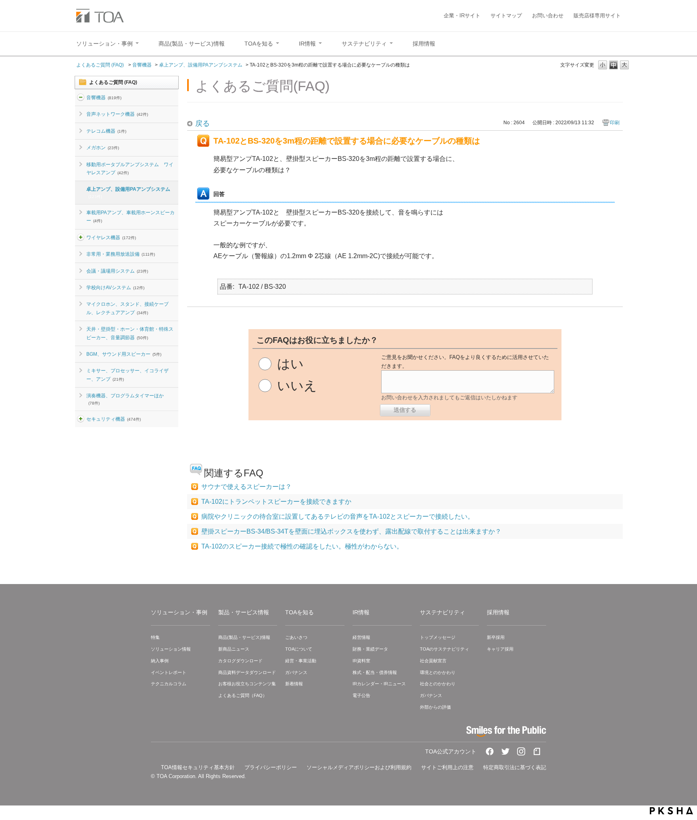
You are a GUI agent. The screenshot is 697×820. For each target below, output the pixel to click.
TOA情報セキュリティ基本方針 (198, 767)
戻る (202, 123)
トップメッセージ (437, 637)
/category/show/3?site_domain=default (80, 419)
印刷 (615, 122)
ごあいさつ (296, 637)
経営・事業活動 (300, 660)
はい (290, 364)
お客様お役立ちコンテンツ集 (247, 683)
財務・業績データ (370, 649)
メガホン (102, 147)
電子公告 (361, 695)
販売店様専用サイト (597, 16)
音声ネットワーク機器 (117, 114)
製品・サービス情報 (243, 612)
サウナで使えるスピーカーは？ (246, 486)
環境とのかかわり (437, 672)
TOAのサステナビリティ (444, 649)
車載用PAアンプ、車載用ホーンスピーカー (130, 216)
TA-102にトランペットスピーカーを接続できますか (276, 501)
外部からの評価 (435, 707)
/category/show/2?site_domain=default (80, 98)
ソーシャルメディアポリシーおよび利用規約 (359, 767)
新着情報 (294, 683)
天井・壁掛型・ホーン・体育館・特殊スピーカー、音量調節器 (129, 333)
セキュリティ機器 (113, 419)
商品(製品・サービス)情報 (244, 637)
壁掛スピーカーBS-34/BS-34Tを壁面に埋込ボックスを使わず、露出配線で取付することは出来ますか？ (351, 531)
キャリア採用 (500, 649)
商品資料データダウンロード (247, 672)
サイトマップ (506, 16)
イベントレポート (168, 672)
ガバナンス (296, 672)
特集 (155, 637)
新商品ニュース (233, 649)
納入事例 (160, 660)
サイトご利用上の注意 (447, 767)
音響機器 (142, 65)
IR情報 (361, 612)
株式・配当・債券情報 (375, 672)
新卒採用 (496, 637)
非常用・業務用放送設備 (120, 254)
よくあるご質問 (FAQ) (100, 65)
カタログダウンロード (240, 660)
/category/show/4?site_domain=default (80, 238)
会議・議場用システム (117, 271)
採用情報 (498, 612)
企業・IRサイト (462, 16)
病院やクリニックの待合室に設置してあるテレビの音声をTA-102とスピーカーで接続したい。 (337, 516)
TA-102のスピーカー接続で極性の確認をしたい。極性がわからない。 (302, 546)
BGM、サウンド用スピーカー (123, 354)
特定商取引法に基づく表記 (514, 767)
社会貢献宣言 (433, 660)
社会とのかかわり (437, 683)
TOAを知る (299, 612)
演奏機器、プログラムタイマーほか (125, 399)
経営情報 (361, 637)
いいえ (297, 385)
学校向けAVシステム (115, 287)
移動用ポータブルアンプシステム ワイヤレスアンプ (129, 168)
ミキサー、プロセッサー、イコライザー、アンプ (127, 375)
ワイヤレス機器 (111, 237)
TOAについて (298, 649)
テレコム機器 (106, 131)
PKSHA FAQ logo (671, 810)
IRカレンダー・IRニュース (379, 683)
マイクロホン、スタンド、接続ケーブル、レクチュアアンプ (127, 308)
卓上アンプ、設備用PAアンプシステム (200, 65)
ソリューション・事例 (179, 612)
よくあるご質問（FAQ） (242, 695)
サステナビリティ (442, 612)
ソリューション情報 (171, 649)
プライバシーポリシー (270, 767)
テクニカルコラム (168, 683)
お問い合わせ (547, 16)
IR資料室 (361, 660)
